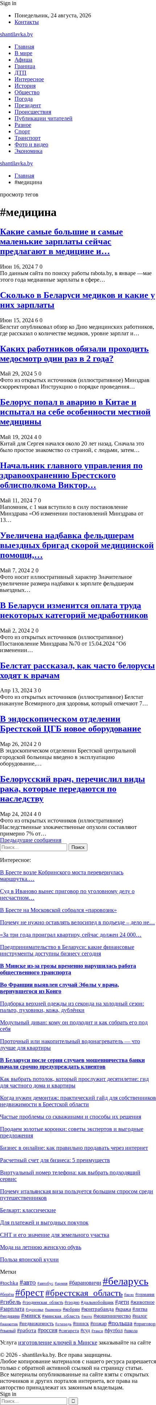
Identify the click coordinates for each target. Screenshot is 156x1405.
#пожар (98, 1323)
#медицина (10, 1316)
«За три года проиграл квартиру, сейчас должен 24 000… (70, 935)
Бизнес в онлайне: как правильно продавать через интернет (74, 1148)
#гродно (72, 1302)
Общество (27, 92)
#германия (145, 1294)
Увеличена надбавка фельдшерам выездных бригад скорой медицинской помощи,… (77, 545)
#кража (123, 1309)
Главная (24, 46)
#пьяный (8, 1330)
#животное (143, 1302)
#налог (139, 1316)
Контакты (27, 22)
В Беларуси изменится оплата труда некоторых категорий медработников (74, 610)
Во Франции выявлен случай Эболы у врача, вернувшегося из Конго (59, 988)
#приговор (145, 1323)
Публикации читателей (44, 118)
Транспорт (28, 138)
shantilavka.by (16, 34)
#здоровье (35, 1309)
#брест (29, 1292)
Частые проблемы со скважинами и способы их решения (70, 1117)
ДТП (20, 73)
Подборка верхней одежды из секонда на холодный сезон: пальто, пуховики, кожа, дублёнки (72, 1006)
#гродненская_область (42, 1302)
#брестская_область (84, 1293)
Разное (23, 125)
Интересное (29, 79)
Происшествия (33, 112)
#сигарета (69, 1330)
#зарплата (12, 1309)
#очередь (63, 1324)
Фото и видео (31, 144)
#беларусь (125, 1281)
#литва (139, 1309)
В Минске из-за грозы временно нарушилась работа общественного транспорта (68, 969)
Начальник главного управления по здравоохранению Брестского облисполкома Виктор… (71, 475)
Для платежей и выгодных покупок (44, 1222)
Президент (28, 105)
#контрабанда (97, 1309)
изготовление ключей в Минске (57, 1342)
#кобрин (71, 1309)
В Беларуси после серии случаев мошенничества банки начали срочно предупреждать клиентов (72, 1063)
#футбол (113, 1330)
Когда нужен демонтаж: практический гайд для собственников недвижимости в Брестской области (78, 1101)
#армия (61, 1283)
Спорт (22, 131)
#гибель (10, 1301)
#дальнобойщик (97, 1302)
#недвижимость (36, 1323)
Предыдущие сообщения (30, 840)
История (25, 86)
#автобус (45, 1283)
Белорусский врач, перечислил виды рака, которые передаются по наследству (72, 788)
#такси (97, 1331)
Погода (24, 99)
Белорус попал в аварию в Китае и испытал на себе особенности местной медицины (75, 411)
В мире (23, 53)
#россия (47, 1330)
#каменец (53, 1309)
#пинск (81, 1323)
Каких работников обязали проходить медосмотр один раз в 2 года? (74, 353)
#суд (85, 1330)
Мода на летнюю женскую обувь (40, 1247)
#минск (31, 1315)
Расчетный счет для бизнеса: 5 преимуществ (55, 1160)
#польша (120, 1323)
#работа (26, 1330)
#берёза (7, 1294)
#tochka (9, 1283)
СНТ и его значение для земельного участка (54, 1235)
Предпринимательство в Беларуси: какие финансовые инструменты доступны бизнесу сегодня (67, 950)
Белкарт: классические (28, 1210)
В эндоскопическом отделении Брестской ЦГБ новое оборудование (70, 723)
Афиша (23, 60)
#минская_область (61, 1316)
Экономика (28, 151)
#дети (122, 1302)
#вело (129, 1294)
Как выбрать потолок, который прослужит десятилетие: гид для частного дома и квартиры (74, 1082)
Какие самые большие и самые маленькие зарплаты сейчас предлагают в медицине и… (61, 241)
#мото (86, 1316)
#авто (28, 1282)
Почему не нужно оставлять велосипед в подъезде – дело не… (77, 922)
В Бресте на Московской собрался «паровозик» (58, 910)
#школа (130, 1330)
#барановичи (85, 1282)
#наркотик (9, 1324)
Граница (25, 66)
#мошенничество (112, 1316)
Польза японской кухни (29, 1259)
